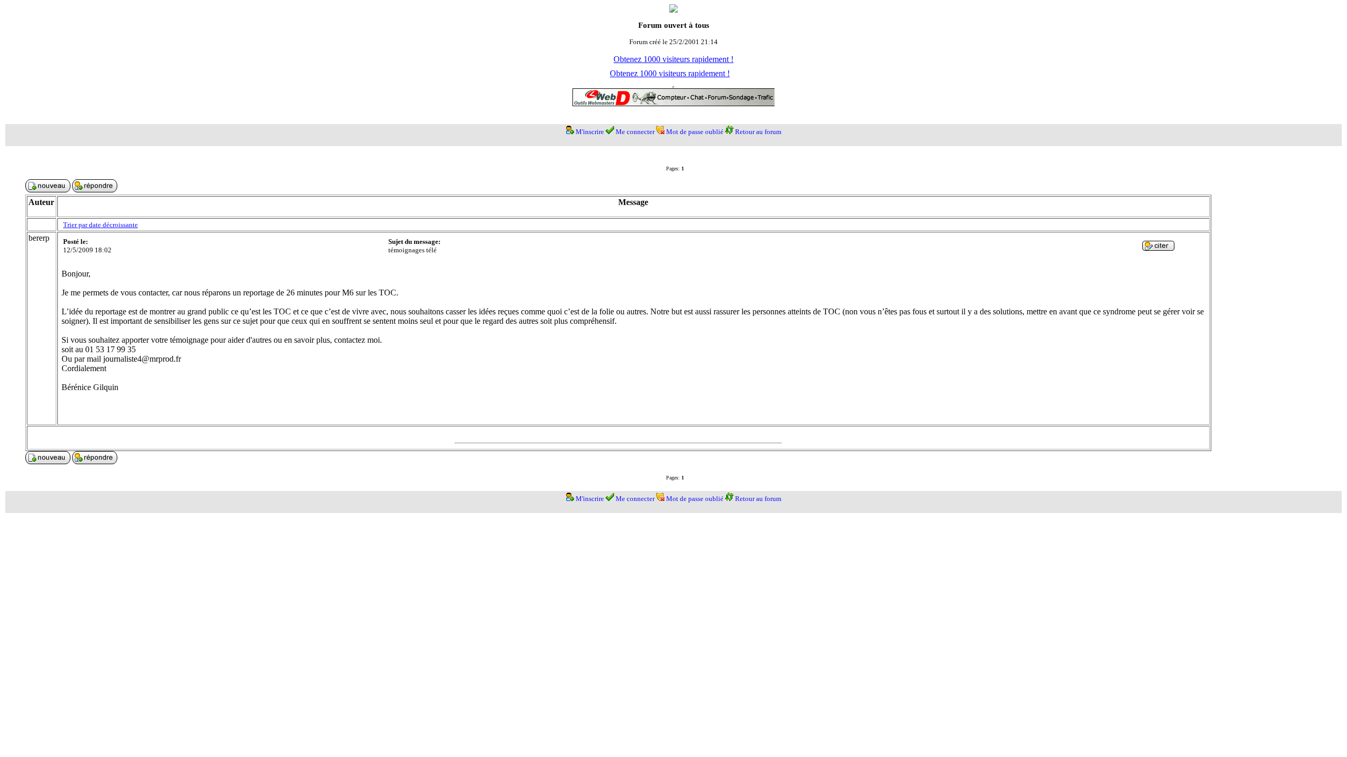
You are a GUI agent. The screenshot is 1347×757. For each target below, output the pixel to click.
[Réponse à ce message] (1158, 247)
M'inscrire (590, 132)
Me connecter (635, 132)
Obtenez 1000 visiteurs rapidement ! (673, 59)
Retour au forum (758, 132)
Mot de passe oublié (694, 132)
